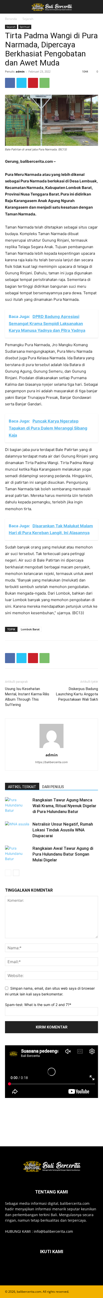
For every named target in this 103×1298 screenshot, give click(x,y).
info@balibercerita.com (53, 1231)
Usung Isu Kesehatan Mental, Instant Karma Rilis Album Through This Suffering (27, 697)
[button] (8, 7)
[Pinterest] (33, 83)
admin (20, 71)
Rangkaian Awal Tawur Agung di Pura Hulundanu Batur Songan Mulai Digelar (62, 854)
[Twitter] (21, 83)
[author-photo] (52, 748)
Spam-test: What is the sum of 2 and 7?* (38, 1004)
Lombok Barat (30, 629)
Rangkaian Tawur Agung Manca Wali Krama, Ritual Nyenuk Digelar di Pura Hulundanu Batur (64, 805)
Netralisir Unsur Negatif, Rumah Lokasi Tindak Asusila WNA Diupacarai (62, 830)
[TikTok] (51, 1267)
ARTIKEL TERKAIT (22, 787)
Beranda (11, 19)
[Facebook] (10, 83)
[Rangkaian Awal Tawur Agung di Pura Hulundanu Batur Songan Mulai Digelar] (17, 854)
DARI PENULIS (53, 787)
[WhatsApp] (45, 83)
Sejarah (27, 19)
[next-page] (16, 873)
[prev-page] (8, 873)
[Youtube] (76, 1267)
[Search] (96, 7)
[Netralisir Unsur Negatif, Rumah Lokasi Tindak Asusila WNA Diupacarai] (17, 830)
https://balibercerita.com (51, 762)
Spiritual (25, 26)
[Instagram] (39, 1267)
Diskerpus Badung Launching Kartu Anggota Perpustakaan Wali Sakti (77, 694)
